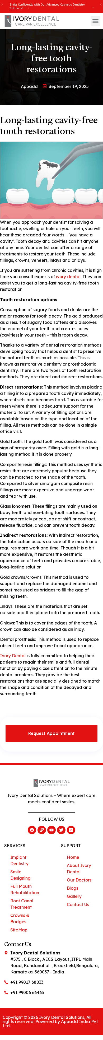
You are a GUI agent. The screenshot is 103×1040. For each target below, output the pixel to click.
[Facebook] (32, 830)
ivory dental (68, 276)
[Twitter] (61, 830)
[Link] (42, 830)
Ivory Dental (13, 655)
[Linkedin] (71, 830)
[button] (96, 21)
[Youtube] (51, 830)
